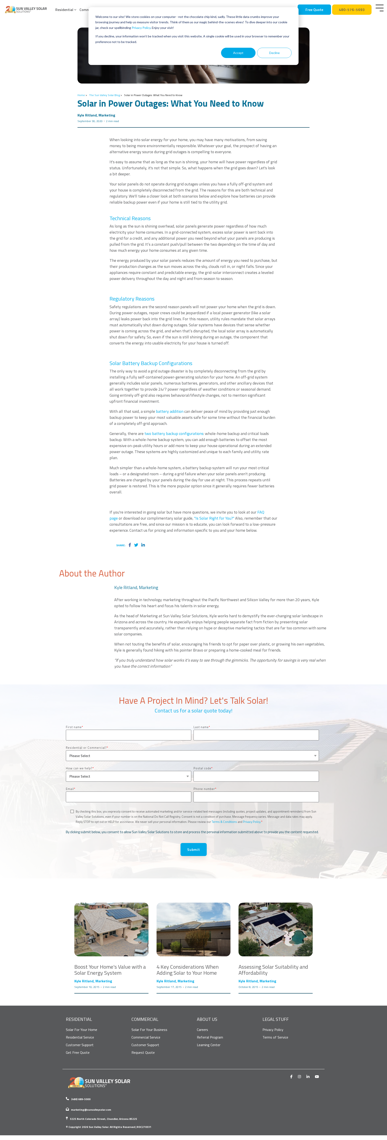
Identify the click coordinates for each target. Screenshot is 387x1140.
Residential (64, 9)
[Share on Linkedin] (143, 545)
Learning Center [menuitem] (208, 1045)
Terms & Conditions (224, 822)
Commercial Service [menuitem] (145, 1037)
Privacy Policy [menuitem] (272, 1029)
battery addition (169, 411)
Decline (274, 53)
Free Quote (314, 9)
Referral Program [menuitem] (210, 1037)
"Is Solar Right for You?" (214, 518)
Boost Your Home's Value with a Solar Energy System (110, 970)
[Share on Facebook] (130, 545)
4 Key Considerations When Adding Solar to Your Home (188, 970)
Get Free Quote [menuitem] (78, 1052)
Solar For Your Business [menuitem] (149, 1029)
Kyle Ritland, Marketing (96, 115)
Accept (238, 53)
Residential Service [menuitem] (80, 1037)
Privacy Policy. (252, 822)
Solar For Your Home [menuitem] (81, 1029)
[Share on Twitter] (136, 545)
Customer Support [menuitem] (80, 1045)
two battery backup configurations (173, 433)
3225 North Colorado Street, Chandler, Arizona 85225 (103, 1119)
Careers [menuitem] (202, 1029)
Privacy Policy (141, 28)
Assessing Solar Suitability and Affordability (273, 970)
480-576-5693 (352, 9)
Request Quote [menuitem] (143, 1052)
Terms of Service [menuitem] (275, 1037)
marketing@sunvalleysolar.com (91, 1110)
